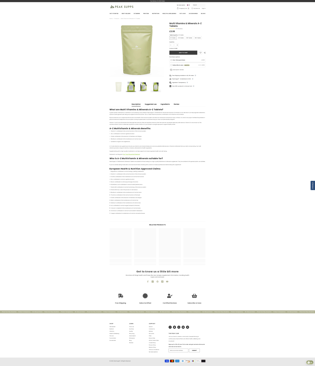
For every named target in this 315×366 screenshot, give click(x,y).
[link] (121, 262)
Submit (194, 350)
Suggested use (151, 104)
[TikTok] (162, 281)
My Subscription (181, 5)
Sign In (203, 8)
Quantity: (171, 42)
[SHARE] (204, 53)
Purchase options (174, 57)
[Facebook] (148, 281)
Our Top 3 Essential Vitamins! (131, 154)
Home (111, 18)
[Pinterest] (157, 281)
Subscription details (178, 70)
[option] (137, 49)
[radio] (171, 60)
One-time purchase (179, 60)
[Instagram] (152, 281)
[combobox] (197, 5)
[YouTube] (167, 281)
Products (116, 18)
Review (176, 104)
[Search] (198, 5)
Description (136, 104)
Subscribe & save (181, 65)
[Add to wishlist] (201, 53)
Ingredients (165, 104)
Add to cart (183, 52)
